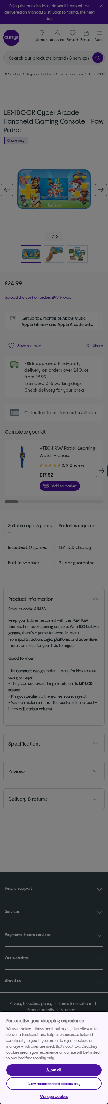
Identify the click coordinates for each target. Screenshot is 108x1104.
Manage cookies (54, 1096)
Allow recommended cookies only (54, 1083)
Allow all (54, 1070)
